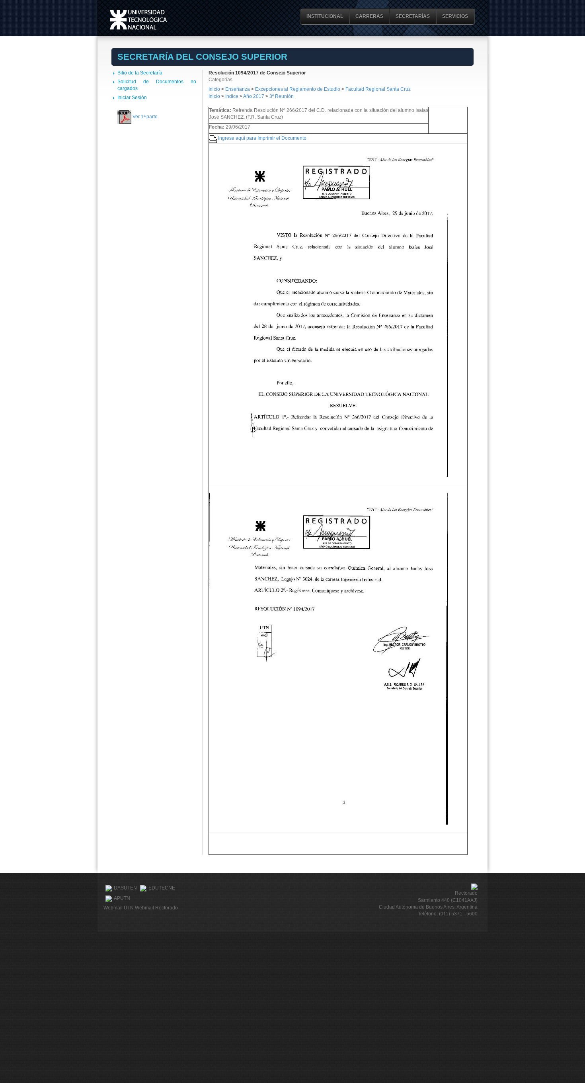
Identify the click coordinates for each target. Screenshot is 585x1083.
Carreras (369, 16)
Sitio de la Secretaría (139, 73)
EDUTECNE (161, 888)
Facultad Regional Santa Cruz (378, 89)
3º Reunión (281, 96)
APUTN (122, 898)
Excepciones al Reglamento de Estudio (297, 89)
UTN (138, 19)
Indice (231, 96)
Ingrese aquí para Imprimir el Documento (262, 138)
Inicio (214, 89)
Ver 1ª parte (145, 116)
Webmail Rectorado (156, 908)
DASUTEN (125, 888)
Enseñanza (238, 89)
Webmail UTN (118, 908)
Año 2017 (253, 96)
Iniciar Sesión (132, 97)
